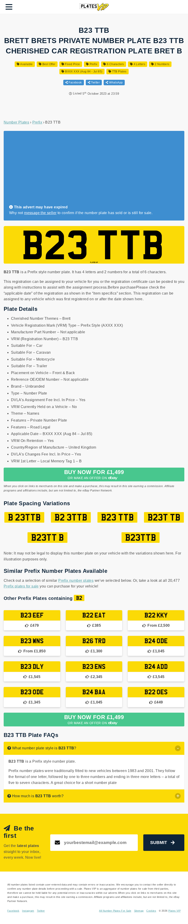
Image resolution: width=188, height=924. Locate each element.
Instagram (28, 910)
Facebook (75, 82)
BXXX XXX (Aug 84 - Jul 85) (83, 71)
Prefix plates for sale (21, 586)
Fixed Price (72, 64)
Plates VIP (174, 910)
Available (26, 64)
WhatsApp (115, 82)
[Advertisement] (92, 170)
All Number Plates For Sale (115, 910)
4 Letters (139, 64)
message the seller (40, 213)
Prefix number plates (76, 580)
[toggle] (178, 748)
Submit (158, 842)
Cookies (151, 910)
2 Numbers (161, 64)
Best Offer (48, 64)
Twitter (95, 82)
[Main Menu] (9, 7)
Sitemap (139, 910)
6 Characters (115, 64)
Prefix (93, 64)
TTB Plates (118, 71)
